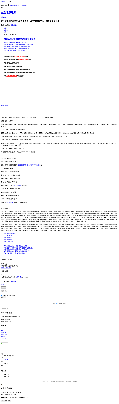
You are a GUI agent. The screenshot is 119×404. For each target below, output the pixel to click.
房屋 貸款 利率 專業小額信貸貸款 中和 (15, 50)
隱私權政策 (68, 381)
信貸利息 (3, 332)
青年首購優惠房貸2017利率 (25, 165)
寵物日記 (14, 25)
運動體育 (13, 281)
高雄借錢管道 (8, 239)
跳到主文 (3, 17)
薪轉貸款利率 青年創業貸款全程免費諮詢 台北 (17, 46)
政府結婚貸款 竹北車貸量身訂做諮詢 (19, 39)
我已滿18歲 (4, 400)
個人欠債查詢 (8, 235)
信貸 (2, 330)
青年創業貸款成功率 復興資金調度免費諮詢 (16, 43)
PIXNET (47, 381)
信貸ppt (3, 336)
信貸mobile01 (4, 334)
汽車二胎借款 (37, 165)
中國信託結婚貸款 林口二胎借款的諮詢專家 (16, 48)
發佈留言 (3, 297)
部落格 (6, 30)
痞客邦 (17, 277)
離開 (9, 400)
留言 (21, 277)
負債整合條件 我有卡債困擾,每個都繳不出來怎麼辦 (18, 44)
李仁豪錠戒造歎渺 (6, 268)
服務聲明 (75, 381)
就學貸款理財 (10, 202)
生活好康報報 (8, 12)
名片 (5, 32)
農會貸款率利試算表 (10, 233)
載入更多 (3, 287)
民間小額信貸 (17, 185)
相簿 (5, 28)
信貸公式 (3, 338)
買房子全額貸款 (8, 241)
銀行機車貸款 (8, 237)
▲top (2, 284)
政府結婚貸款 (4, 105)
